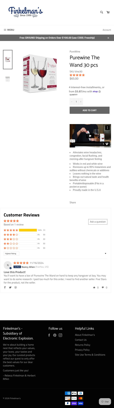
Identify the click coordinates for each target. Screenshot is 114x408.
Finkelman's (15, 398)
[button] (77, 75)
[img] (21, 263)
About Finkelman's (85, 335)
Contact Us (81, 340)
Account (107, 30)
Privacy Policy (82, 350)
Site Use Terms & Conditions (90, 355)
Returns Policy (82, 345)
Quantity (73, 95)
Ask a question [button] (98, 222)
